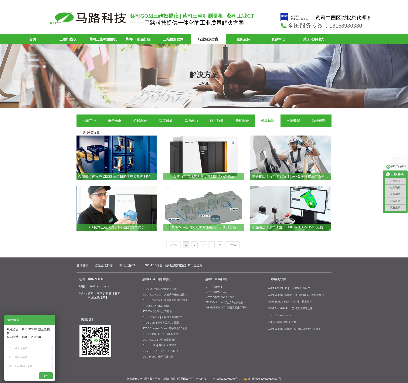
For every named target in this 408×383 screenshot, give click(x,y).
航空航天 (217, 121)
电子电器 (115, 121)
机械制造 (140, 121)
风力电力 (191, 121)
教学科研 (319, 121)
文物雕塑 (293, 121)
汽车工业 (89, 121)
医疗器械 (166, 121)
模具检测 (268, 121)
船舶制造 (242, 121)
